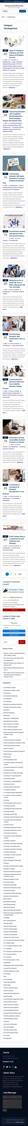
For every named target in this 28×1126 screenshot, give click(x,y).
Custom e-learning (17, 187)
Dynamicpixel (7, 757)
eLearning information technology (12, 893)
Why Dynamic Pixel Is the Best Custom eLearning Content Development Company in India (14, 675)
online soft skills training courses (12, 1013)
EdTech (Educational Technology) (12, 860)
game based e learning (10, 901)
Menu (5, 11)
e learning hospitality (9, 778)
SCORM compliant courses (11, 1018)
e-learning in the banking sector (12, 846)
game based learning (18, 345)
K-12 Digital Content (9, 943)
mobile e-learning (8, 990)
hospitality (6, 917)
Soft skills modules (9, 1027)
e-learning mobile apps (10, 852)
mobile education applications (11, 993)
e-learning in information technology (13, 843)
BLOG (5, 737)
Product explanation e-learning (12, 1016)
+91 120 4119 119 (14, 600)
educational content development (12, 871)
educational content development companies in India (12, 875)
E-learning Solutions (13, 125)
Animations (7, 710)
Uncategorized (6, 62)
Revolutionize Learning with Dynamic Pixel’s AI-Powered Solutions (17, 233)
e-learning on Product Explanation (12, 855)
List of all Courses (14, 631)
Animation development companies (13, 704)
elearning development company (12, 887)
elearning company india (10, 885)
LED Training (7, 974)
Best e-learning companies (11, 726)
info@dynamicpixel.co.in (19, 1)
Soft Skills (15, 291)
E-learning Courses (9, 824)
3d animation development (11, 696)
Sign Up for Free (14, 635)
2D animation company (10, 687)
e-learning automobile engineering (13, 808)
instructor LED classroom (10, 934)
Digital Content (7, 754)
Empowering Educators (15, 129)
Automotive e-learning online (11, 718)
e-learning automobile (9, 806)
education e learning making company (13, 866)
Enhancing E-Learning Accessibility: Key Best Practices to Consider (17, 440)
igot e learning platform (10, 920)
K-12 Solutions (8, 957)
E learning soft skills (9, 784)
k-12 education (8, 948)
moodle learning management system (13, 999)
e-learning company (9, 811)
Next (20, 574)
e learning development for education (13, 767)
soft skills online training (10, 1030)
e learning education (9, 770)
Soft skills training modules (11, 1032)
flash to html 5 (7, 899)
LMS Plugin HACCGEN (9, 982)
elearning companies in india (11, 879)
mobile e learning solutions (11, 988)
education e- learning (9, 869)
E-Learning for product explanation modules (13, 837)
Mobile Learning (8, 996)
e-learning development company (12, 827)
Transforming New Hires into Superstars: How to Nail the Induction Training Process (13, 384)
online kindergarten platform (11, 1010)
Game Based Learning (9, 904)
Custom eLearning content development (14, 751)
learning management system (11, 971)
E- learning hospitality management (13, 792)
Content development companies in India (14, 743)
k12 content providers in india (11, 960)
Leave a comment (14, 289)
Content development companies (12, 740)
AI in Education (7, 698)
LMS (20, 125)
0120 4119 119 (7, 1)
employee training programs (11, 896)
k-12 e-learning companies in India (13, 946)
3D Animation (7, 693)
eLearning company (9, 882)
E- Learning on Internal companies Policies (13, 796)
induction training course (10, 926)
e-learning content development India (13, 817)
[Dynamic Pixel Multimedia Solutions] (14, 590)
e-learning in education (10, 840)
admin (5, 60)
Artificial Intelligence (9, 712)
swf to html (7, 1035)
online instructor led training (11, 1004)
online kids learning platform (11, 1007)
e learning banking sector (10, 759)
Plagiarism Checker (8, 131)
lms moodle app (8, 979)
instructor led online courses (11, 937)
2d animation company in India (11, 690)
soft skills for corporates (10, 1024)
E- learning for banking (9, 789)
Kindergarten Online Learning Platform (14, 965)
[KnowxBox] (14, 623)
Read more (12, 87)
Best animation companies (11, 721)
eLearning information (9, 890)
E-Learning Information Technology (13, 849)
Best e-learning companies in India (13, 729)
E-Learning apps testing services (12, 803)
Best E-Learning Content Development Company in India (14, 733)
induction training (7, 393)
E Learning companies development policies (13, 763)
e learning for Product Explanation (12, 775)
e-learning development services (12, 830)
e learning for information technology (13, 773)
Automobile (7, 715)
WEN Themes (20, 1122)
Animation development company (12, 707)
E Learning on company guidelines (13, 781)
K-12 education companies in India (13, 951)
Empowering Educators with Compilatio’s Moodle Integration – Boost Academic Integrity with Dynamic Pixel (14, 116)
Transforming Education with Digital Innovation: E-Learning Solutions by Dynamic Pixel (14, 178)
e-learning (6, 800)
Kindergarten (7, 962)
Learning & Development (10, 968)
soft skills (6, 1021)
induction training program (10, 929)
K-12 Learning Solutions (10, 954)
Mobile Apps (7, 985)
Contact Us (22, 11)
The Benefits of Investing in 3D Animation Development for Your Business (13, 489)
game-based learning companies (12, 910)
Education (6, 863)
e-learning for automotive (10, 833)
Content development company (12, 745)
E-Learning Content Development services (12, 821)
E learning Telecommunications (12, 787)
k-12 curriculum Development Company (14, 940)
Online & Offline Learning (10, 1002)
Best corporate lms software (11, 724)
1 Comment (13, 60)
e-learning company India (10, 814)
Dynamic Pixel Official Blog (14, 6)
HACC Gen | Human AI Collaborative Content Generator (13, 914)
